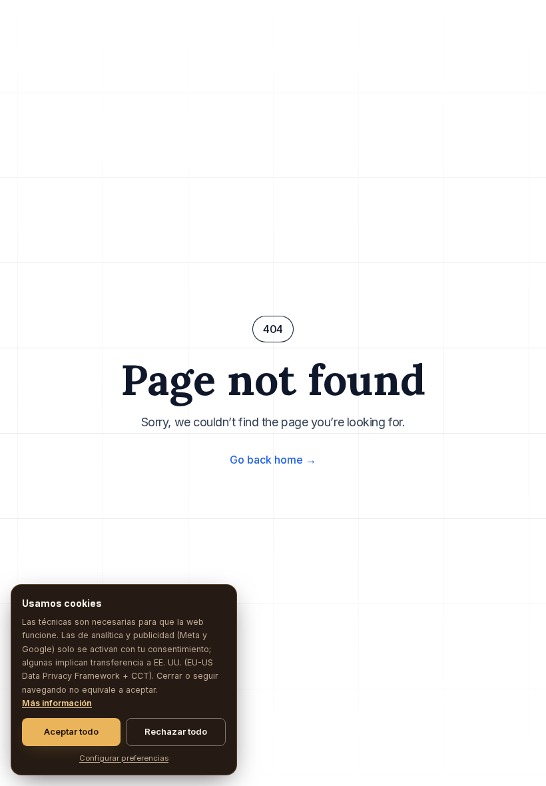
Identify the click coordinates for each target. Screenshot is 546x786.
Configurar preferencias (123, 758)
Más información (57, 703)
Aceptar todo (71, 731)
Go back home (273, 459)
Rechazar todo (175, 731)
